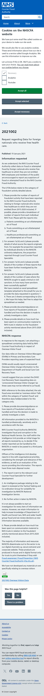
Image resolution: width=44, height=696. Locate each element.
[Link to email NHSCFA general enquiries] (29, 672)
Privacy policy (7, 639)
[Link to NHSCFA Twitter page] (4, 672)
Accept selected (22, 101)
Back (5, 123)
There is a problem (15, 602)
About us (5, 624)
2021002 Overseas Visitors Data (15, 580)
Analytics (12, 78)
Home (6, 23)
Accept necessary (22, 112)
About (17, 23)
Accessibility (6, 627)
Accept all (22, 91)
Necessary (12, 73)
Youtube (11, 82)
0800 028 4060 (30, 655)
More (28, 23)
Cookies (5, 635)
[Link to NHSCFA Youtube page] (17, 672)
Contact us (6, 631)
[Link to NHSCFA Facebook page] (10, 672)
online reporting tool (14, 658)
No (18, 595)
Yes (8, 595)
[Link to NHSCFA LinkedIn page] (23, 672)
